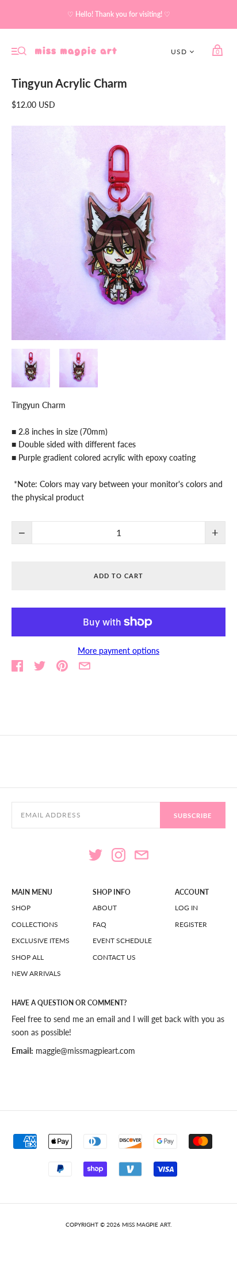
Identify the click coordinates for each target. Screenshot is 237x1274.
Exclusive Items (41, 940)
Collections (35, 924)
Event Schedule (122, 940)
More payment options (118, 650)
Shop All (28, 957)
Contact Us (114, 957)
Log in (186, 907)
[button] (31, 368)
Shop (21, 907)
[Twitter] (95, 856)
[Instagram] (118, 856)
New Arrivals (36, 973)
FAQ (99, 924)
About (105, 907)
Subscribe (193, 815)
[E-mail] (141, 856)
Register (191, 924)
